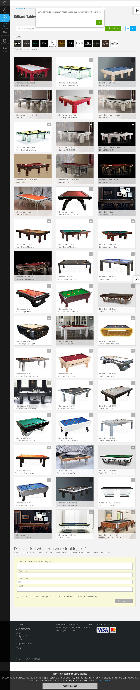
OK (99, 22)
